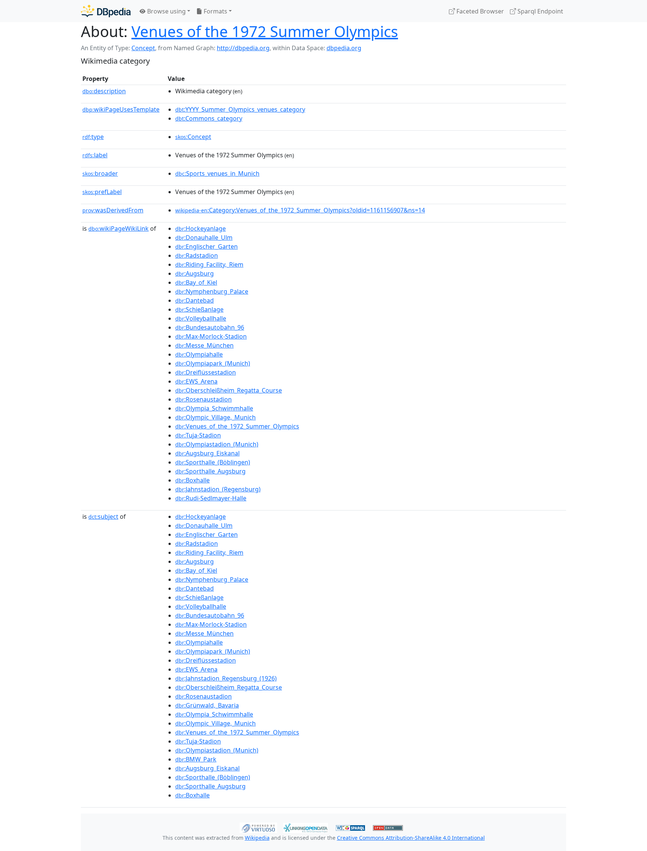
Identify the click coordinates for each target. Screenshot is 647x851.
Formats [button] (214, 11)
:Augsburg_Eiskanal (207, 453)
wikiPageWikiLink (118, 228)
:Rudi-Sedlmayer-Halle (210, 498)
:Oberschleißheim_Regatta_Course (228, 390)
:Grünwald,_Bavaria (207, 705)
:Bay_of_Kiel (196, 282)
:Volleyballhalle (200, 318)
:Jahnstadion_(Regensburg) (218, 489)
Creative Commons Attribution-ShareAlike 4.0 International (411, 837)
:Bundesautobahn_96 (209, 327)
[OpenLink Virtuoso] (258, 827)
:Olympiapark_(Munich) (212, 363)
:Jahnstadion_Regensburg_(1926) (226, 678)
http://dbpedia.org (243, 48)
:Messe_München (204, 345)
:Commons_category (208, 118)
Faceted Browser (479, 11)
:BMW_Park (195, 759)
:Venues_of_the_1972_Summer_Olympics (237, 426)
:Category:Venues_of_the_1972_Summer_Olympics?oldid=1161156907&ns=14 (300, 210)
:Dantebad (194, 300)
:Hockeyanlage (200, 228)
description (104, 91)
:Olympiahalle (199, 354)
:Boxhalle (192, 480)
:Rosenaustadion (203, 399)
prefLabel (102, 192)
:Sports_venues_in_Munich (217, 173)
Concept (143, 48)
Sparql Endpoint (539, 11)
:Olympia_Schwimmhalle (214, 408)
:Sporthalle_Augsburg (210, 471)
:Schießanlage (199, 309)
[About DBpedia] (106, 11)
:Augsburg (194, 273)
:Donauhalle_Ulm (204, 237)
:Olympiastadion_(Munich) (216, 444)
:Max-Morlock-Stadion (211, 336)
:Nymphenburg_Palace (211, 291)
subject (103, 516)
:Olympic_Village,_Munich (215, 417)
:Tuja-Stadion (198, 435)
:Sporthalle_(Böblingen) (212, 462)
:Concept (193, 137)
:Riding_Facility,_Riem (209, 264)
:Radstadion (196, 255)
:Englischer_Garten (206, 246)
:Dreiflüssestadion (205, 372)
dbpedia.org (343, 48)
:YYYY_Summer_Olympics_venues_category (240, 109)
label (94, 155)
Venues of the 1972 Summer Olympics (264, 31)
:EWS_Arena (196, 381)
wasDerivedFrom (112, 210)
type (93, 137)
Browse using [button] (166, 11)
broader (100, 173)
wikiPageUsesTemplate (121, 109)
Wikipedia (257, 837)
